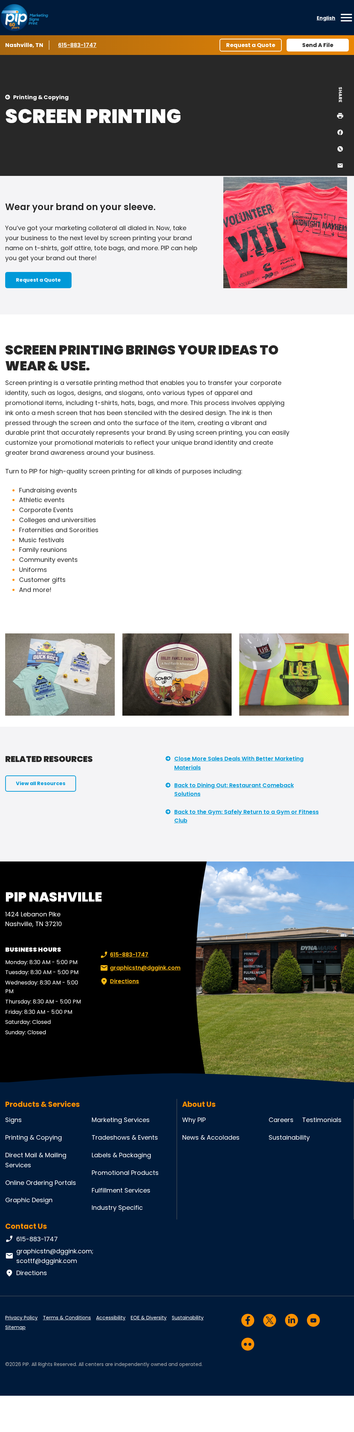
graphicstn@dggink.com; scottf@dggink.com (54, 1256)
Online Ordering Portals (40, 1182)
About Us (199, 1104)
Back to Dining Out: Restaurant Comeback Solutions (234, 789)
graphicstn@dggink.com (145, 968)
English (326, 18)
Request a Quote (250, 45)
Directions (124, 981)
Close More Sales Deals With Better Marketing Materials (239, 763)
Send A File (317, 45)
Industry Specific (117, 1207)
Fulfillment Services (121, 1190)
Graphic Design (29, 1200)
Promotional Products (125, 1172)
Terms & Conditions (67, 1317)
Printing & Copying (41, 97)
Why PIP (194, 1119)
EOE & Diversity (149, 1317)
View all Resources (40, 783)
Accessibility (110, 1317)
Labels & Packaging (121, 1155)
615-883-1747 (78, 45)
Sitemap (15, 1327)
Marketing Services (121, 1119)
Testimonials (322, 1119)
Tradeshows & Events (125, 1137)
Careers (281, 1119)
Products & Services (42, 1104)
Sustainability (289, 1137)
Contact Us (26, 1226)
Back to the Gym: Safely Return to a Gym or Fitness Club (246, 816)
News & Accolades (211, 1137)
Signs (13, 1119)
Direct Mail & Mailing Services (35, 1160)
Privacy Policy (21, 1317)
